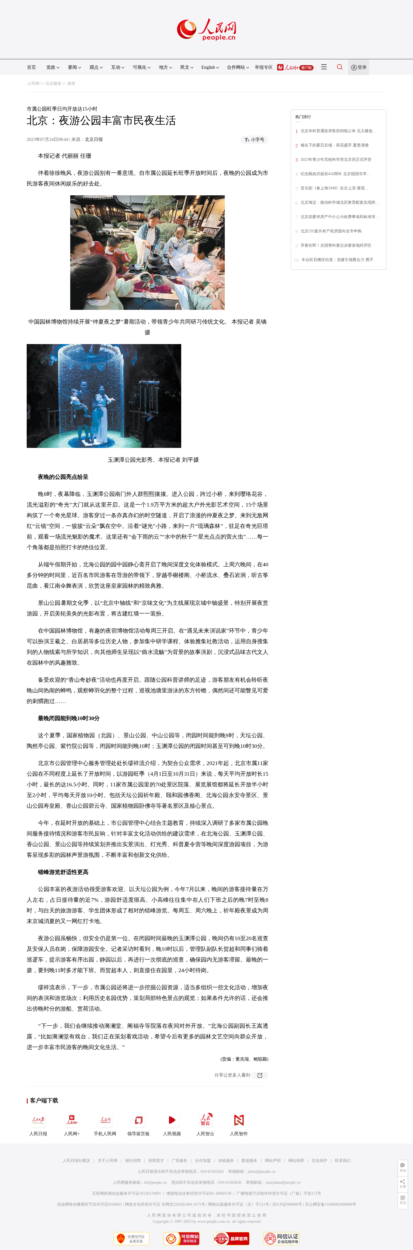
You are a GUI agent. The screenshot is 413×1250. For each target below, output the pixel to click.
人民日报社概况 (76, 1161)
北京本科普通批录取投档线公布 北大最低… (338, 131)
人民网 (33, 83)
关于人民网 (107, 1161)
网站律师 (296, 1161)
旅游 (71, 83)
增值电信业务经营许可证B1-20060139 (198, 1193)
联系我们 (343, 1161)
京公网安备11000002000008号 (330, 1204)
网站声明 (273, 1161)
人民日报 (38, 1133)
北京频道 (53, 83)
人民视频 (172, 1133)
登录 (362, 67)
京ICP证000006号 (287, 1204)
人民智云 (205, 1133)
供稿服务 (226, 1161)
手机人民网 (105, 1133)
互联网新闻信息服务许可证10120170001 (126, 1193)
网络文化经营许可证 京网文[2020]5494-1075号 (165, 1204)
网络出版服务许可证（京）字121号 (238, 1204)
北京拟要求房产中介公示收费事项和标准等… (340, 217)
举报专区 (264, 67)
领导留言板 (138, 1133)
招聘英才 (156, 1161)
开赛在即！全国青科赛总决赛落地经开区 (336, 245)
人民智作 (239, 1133)
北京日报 (94, 139)
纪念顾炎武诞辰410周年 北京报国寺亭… (336, 174)
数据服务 (249, 1161)
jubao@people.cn (261, 1171)
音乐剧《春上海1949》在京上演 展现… (335, 188)
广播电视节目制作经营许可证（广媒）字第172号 (279, 1193)
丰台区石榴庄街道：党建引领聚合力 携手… (339, 260)
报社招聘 (133, 1161)
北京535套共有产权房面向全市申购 (331, 231)
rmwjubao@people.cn (283, 1182)
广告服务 (179, 1161)
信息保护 (319, 1161)
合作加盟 (203, 1161)
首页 (31, 67)
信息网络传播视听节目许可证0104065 (89, 1204)
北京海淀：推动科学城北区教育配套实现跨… (340, 202)
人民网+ (72, 1133)
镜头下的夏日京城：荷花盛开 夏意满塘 (335, 145)
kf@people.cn (155, 1182)
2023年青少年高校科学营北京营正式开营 (336, 159)
